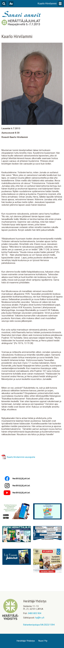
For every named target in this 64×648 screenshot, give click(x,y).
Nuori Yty (42, 640)
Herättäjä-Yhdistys (26, 640)
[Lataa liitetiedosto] (3, 458)
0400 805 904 (34, 613)
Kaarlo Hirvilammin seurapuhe (21, 457)
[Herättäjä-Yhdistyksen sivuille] (10, 619)
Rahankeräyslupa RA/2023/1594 (38, 624)
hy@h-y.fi (39, 617)
